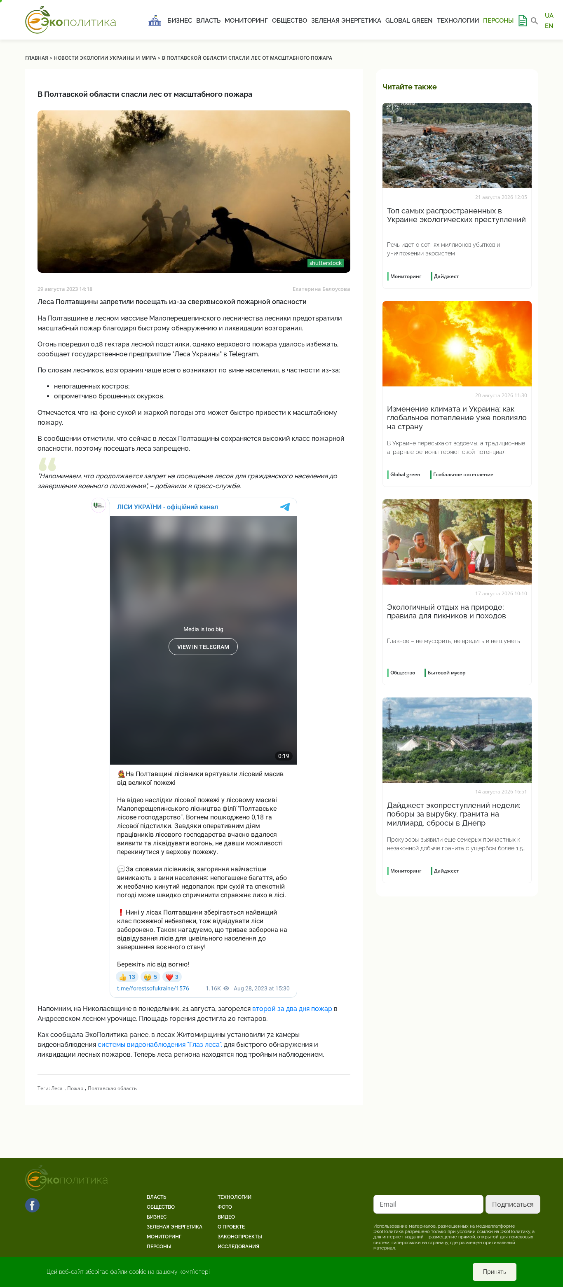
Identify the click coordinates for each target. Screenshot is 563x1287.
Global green (409, 20)
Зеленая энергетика (346, 20)
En (549, 25)
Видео (226, 1217)
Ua (549, 15)
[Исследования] (522, 20)
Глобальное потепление (463, 474)
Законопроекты (240, 1237)
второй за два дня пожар (292, 1009)
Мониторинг (246, 20)
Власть (208, 20)
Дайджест (446, 276)
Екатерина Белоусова (321, 288)
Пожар (75, 1088)
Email (388, 1204)
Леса (57, 1088)
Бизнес (179, 20)
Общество (289, 20)
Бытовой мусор (446, 672)
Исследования (238, 1247)
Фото (225, 1207)
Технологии (458, 20)
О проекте (231, 1227)
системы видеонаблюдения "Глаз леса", (160, 1044)
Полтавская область (112, 1088)
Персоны (498, 20)
